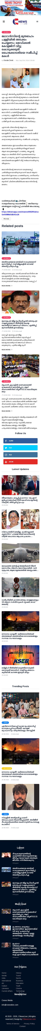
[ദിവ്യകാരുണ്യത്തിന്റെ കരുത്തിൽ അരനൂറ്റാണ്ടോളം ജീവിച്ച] (6, 857)
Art (3, 983)
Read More (6, 286)
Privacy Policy (29, 1024)
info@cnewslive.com (10, 1005)
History (18, 973)
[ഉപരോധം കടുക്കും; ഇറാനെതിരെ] (6, 930)
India (3, 978)
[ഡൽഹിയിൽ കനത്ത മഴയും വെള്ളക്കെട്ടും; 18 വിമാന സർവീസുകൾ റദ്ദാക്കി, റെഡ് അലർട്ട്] (20, 587)
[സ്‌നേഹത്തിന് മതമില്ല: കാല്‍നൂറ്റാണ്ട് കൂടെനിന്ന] (20, 519)
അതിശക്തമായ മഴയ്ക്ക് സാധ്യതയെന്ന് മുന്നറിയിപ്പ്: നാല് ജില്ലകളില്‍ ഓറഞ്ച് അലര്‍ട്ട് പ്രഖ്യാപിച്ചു (19, 264)
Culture (4, 986)
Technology (20, 991)
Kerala (4, 975)
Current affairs (7, 991)
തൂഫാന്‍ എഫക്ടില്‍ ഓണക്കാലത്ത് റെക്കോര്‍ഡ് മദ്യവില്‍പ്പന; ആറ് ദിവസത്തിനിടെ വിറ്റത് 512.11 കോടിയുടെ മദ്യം (25, 914)
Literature (5, 988)
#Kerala (6, 219)
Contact (23, 1026)
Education (19, 983)
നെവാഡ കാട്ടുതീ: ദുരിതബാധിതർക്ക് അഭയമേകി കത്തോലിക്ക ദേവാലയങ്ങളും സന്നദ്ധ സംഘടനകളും (20, 774)
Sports (18, 978)
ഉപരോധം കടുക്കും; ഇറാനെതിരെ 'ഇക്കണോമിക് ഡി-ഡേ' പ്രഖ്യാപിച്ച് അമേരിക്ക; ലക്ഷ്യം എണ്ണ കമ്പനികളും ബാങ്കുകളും (25, 931)
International (6, 981)
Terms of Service (12, 1024)
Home (4, 973)
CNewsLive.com (29, 1019)
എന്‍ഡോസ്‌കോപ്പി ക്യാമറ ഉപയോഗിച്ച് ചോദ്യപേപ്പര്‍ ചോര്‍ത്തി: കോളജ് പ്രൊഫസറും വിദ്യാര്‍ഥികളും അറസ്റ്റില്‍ (19, 728)
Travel (18, 975)
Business (19, 981)
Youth (18, 986)
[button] (7, 21)
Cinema (19, 988)
